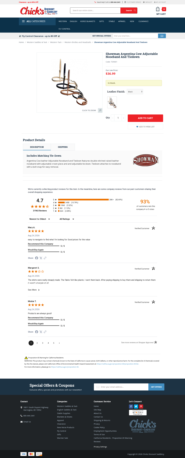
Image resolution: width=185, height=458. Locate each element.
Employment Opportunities (105, 431)
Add (145, 118)
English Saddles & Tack (66, 410)
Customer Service (133, 2)
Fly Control (64, 29)
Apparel (121, 21)
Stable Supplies (63, 413)
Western (63, 21)
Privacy (97, 424)
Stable (112, 21)
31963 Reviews (42, 211)
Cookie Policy (99, 427)
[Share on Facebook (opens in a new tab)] (36, 258)
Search (131, 10)
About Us (97, 413)
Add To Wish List (147, 126)
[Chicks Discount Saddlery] (39, 10)
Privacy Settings (100, 447)
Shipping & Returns (102, 420)
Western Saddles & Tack (37, 42)
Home (21, 42)
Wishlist (148, 2)
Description (37, 147)
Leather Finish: (116, 91)
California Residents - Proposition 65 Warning (113, 438)
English (73, 21)
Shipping (63, 147)
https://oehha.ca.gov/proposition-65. (65, 367)
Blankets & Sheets (64, 417)
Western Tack (55, 42)
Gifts (101, 21)
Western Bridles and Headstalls (78, 42)
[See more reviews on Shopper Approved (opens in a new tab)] (45, 258)
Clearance (144, 21)
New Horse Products (65, 427)
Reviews (97, 441)
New (132, 21)
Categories (36, 21)
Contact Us (98, 417)
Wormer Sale (62, 438)
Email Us (27, 422)
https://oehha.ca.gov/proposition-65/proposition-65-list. (118, 364)
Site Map (97, 410)
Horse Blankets (87, 21)
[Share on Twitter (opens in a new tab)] (40, 258)
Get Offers (156, 387)
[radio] (92, 199)
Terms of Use (99, 434)
